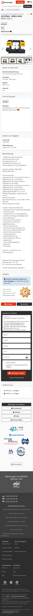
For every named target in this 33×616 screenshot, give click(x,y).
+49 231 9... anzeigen (12, 391)
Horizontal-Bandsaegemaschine (12, 74)
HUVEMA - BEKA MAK (9, 79)
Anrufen (25, 304)
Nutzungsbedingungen (8, 612)
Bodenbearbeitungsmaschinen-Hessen (16, 517)
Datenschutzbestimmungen (11, 611)
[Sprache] (28, 2)
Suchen (28, 6)
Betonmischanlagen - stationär (16, 521)
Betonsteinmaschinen (16, 529)
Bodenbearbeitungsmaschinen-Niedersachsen (16, 509)
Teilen (17, 416)
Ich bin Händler (11, 363)
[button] (31, 2)
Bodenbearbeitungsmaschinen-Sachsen (16, 525)
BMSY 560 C (6, 85)
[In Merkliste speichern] (28, 14)
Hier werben (17, 464)
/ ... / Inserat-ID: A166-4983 (11, 10)
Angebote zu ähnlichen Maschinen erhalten (17, 366)
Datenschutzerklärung (16, 377)
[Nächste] (30, 48)
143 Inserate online (8, 295)
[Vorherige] (3, 48)
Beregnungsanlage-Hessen (16, 513)
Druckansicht (17, 408)
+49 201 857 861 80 (11, 496)
